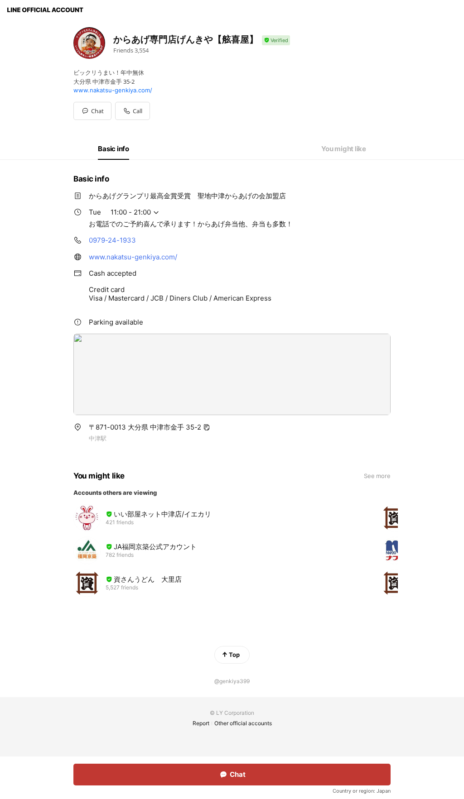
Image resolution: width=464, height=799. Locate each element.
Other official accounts (243, 723)
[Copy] (206, 427)
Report (201, 723)
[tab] (113, 149)
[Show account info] (276, 40)
